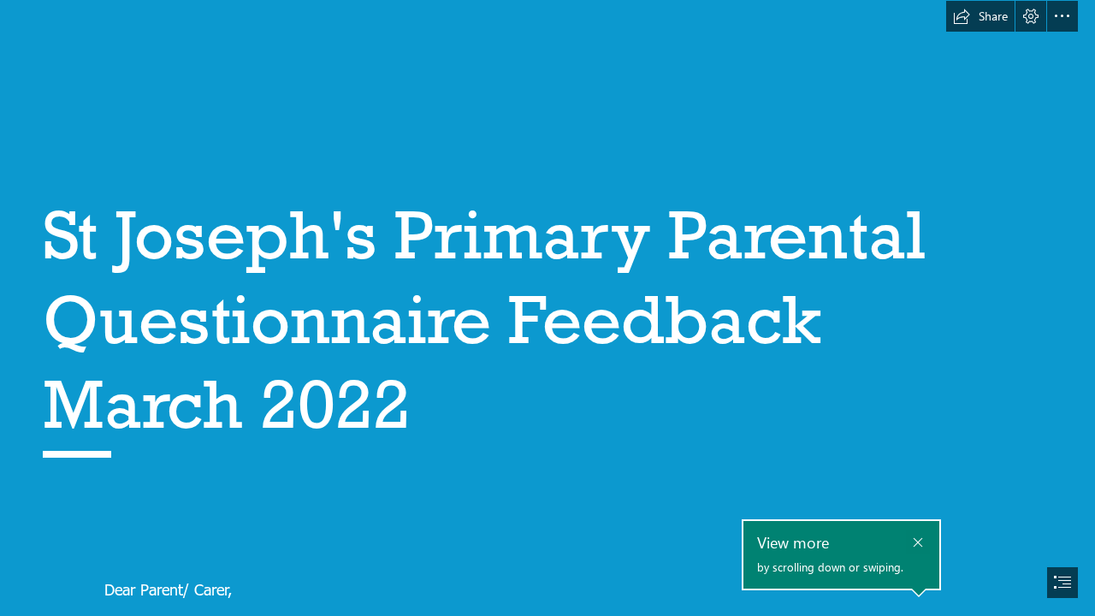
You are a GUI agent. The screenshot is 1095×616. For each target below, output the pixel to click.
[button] (980, 16)
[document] (547, 308)
